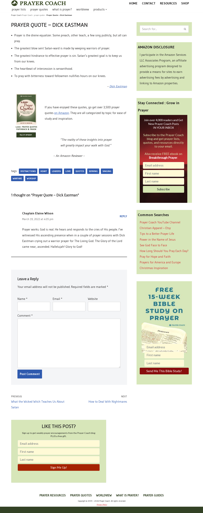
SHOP (185, 3)
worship (31, 178)
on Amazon (61, 113)
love (68, 171)
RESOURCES (168, 3)
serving (93, 171)
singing (106, 171)
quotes (79, 171)
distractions (28, 171)
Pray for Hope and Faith (155, 256)
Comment (25, 315)
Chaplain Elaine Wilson (37, 213)
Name (22, 299)
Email (57, 299)
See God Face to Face (153, 245)
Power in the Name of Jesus (158, 239)
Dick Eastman (118, 86)
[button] (106, 9)
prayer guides (153, 495)
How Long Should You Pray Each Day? (164, 251)
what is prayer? (62, 9)
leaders (56, 171)
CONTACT (149, 3)
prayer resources (52, 495)
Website (93, 299)
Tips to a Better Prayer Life (157, 234)
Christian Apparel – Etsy (155, 228)
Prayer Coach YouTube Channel (160, 222)
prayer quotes (39, 9)
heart (43, 171)
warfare (17, 178)
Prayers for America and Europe (160, 262)
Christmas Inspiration (154, 268)
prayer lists (19, 9)
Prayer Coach (27, 15)
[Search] (185, 29)
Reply (123, 216)
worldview (82, 9)
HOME (133, 3)
